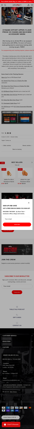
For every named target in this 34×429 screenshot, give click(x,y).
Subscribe (17, 224)
